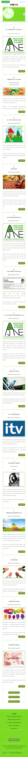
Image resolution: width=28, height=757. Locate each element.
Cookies (5, 753)
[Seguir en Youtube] (17, 4)
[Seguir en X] (13, 4)
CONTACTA (14, 740)
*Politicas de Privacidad (16, 753)
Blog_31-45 (12, 1)
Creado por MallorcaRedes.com (14, 752)
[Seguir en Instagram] (15, 4)
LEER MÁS (21, 71)
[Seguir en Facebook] (11, 4)
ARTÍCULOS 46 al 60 (14, 701)
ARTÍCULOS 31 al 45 (14, 697)
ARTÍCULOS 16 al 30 (14, 692)
